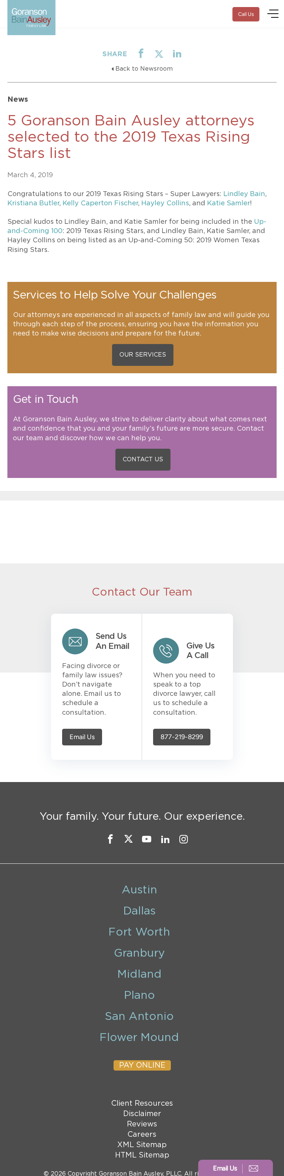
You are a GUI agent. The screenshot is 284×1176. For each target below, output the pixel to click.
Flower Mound (139, 1037)
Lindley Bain (244, 194)
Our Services (142, 355)
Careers (142, 1134)
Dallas (139, 911)
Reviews (142, 1124)
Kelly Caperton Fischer (100, 203)
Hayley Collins (165, 203)
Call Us (246, 14)
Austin (139, 890)
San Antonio (139, 1016)
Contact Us (143, 459)
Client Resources (142, 1103)
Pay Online (142, 1065)
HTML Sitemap (142, 1155)
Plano (139, 995)
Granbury (139, 953)
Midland (139, 974)
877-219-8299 (181, 737)
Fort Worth (139, 932)
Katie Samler (228, 203)
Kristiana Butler (33, 203)
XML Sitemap (142, 1145)
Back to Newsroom (144, 69)
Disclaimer (142, 1114)
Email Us (82, 737)
